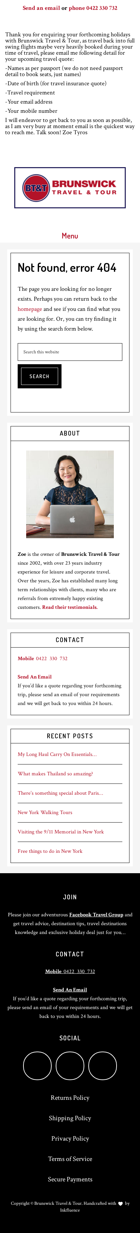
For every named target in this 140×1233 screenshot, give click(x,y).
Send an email (41, 8)
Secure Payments (70, 1179)
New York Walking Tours (45, 812)
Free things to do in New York (50, 851)
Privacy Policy (70, 1138)
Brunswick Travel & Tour (70, 187)
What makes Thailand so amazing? (55, 773)
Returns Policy (70, 1097)
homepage (30, 309)
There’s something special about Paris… (60, 793)
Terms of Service (70, 1159)
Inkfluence (70, 1210)
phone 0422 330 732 (93, 8)
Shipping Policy (70, 1118)
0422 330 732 (43, 658)
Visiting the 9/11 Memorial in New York (61, 831)
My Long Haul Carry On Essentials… (57, 754)
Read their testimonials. (70, 607)
